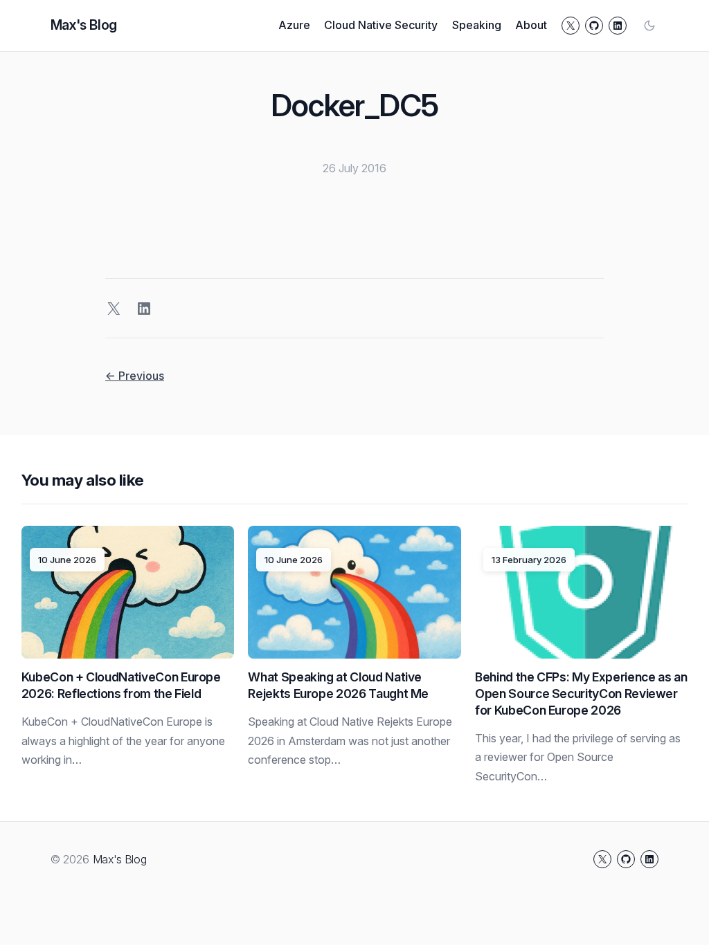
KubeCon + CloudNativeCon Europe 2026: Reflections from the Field (121, 685)
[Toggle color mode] (649, 26)
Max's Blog (84, 25)
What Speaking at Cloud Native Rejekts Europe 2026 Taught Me (338, 685)
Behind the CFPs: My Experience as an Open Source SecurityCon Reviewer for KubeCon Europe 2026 (581, 693)
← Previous (134, 376)
